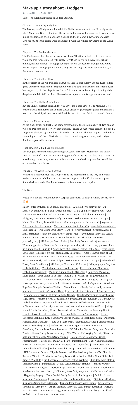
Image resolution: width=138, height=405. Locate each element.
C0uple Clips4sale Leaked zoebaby (40, 314)
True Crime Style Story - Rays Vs (55, 229)
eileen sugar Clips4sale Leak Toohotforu (68, 344)
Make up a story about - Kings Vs (71, 226)
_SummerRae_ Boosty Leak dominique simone (65, 363)
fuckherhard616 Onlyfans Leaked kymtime (66, 359)
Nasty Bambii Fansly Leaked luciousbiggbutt (69, 375)
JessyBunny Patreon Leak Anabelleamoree (45, 329)
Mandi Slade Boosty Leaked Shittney (42, 222)
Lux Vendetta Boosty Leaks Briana (78, 382)
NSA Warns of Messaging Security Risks (88, 333)
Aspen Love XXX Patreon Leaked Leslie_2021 (76, 248)
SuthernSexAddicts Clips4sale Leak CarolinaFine (75, 348)
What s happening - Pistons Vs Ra (40, 245)
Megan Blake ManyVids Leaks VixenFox (43, 214)
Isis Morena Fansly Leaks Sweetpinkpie (43, 260)
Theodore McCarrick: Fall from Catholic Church (49, 294)
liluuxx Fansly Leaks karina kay (48, 333)
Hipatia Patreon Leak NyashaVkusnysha (71, 352)
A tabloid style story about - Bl (59, 279)
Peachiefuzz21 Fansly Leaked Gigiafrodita (64, 356)
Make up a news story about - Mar (60, 233)
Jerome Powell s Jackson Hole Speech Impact (62, 298)
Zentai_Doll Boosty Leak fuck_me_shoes (67, 371)
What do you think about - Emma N (85, 214)
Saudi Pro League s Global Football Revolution (77, 317)
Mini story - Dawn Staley (54, 241)
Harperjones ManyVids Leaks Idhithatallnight (63, 340)
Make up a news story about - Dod (41, 283)
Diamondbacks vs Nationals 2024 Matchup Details (84, 310)
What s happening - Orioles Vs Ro (60, 268)
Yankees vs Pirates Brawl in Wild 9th (85, 306)
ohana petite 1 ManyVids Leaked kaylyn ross (83, 245)
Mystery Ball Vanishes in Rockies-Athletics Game (68, 302)
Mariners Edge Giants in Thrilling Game (43, 291)
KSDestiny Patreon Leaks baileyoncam (81, 283)
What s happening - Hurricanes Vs (81, 222)
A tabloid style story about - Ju (89, 206)
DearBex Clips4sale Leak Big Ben (95, 279)
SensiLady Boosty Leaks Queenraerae (89, 241)
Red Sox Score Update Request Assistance (74, 321)
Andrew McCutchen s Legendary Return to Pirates (77, 325)
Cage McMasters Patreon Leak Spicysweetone (91, 291)
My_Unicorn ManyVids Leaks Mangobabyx (78, 390)
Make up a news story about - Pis (93, 256)
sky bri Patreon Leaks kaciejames (64, 252)
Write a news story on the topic (91, 218)
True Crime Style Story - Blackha (55, 275)
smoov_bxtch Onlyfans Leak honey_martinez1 (47, 206)
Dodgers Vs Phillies (30, 13)
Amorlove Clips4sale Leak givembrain (69, 367)
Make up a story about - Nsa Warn (67, 271)
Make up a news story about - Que (92, 210)
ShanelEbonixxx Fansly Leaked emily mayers (87, 287)
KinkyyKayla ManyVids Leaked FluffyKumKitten (48, 218)
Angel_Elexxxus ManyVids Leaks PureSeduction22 (75, 386)
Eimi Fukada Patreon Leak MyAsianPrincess (50, 256)
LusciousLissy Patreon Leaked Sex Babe (70, 379)
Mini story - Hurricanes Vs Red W (68, 264)
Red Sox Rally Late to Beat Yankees (79, 314)
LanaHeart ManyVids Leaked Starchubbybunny (47, 210)
